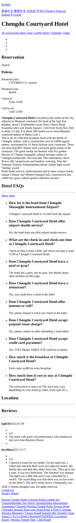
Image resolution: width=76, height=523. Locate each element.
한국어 (40, 11)
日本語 (31, 11)
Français (61, 11)
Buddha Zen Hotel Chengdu (28, 503)
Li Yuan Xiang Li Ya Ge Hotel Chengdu (37, 515)
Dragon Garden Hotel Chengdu (19, 499)
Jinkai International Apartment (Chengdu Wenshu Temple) (34, 504)
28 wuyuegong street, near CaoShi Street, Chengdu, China (35, 32)
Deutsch (50, 11)
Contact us (7, 490)
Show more (8, 195)
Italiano (5, 14)
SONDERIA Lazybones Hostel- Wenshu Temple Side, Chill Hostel (34, 518)
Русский (16, 14)
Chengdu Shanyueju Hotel (27, 509)
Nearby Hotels (9, 493)
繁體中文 (20, 11)
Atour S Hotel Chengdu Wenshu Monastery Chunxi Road (36, 511)
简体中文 (7, 11)
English (5, 4)
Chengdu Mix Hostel (52, 513)
